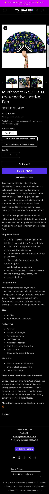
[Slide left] (3, 82)
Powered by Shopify (25, 482)
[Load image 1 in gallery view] (11, 82)
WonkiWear (14, 482)
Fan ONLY (9, 133)
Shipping (5, 117)
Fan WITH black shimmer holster (20, 139)
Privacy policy (11, 486)
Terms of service (25, 486)
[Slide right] (46, 82)
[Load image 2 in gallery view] (24, 82)
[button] (5, 10)
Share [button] (7, 414)
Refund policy (41, 482)
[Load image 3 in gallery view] (37, 82)
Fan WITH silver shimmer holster (20, 144)
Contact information (17, 490)
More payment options (24, 177)
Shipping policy (39, 486)
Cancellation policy (34, 490)
